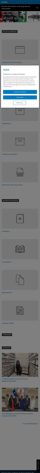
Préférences (19, 102)
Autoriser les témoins (20, 92)
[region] (20, 86)
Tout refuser (19, 97)
